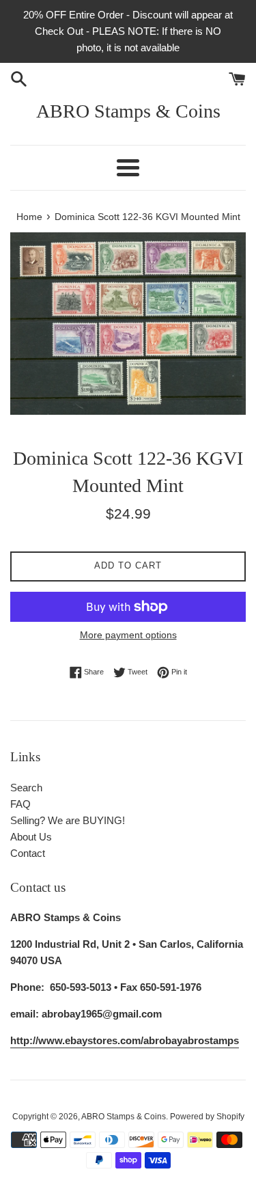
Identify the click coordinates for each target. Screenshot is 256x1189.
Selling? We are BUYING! (67, 820)
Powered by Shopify (207, 1116)
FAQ (20, 804)
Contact (27, 853)
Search (26, 787)
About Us (31, 837)
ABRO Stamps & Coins (128, 111)
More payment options (128, 634)
